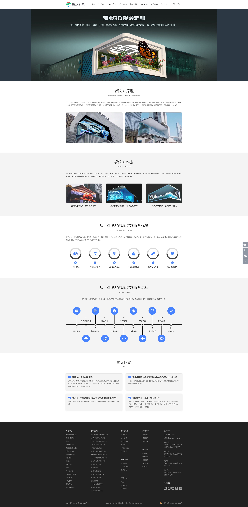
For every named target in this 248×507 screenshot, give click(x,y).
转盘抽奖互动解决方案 (98, 438)
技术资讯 (145, 441)
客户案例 (124, 431)
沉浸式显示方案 (96, 471)
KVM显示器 (69, 471)
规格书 (123, 482)
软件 (67, 441)
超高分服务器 (70, 454)
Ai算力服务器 (70, 451)
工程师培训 (124, 466)
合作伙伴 (145, 463)
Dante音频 (69, 477)
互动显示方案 (95, 487)
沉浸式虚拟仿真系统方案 (99, 441)
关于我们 (145, 449)
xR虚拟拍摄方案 (96, 448)
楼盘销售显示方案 (97, 484)
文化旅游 (124, 438)
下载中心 (124, 478)
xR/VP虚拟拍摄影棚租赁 (99, 454)
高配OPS (69, 464)
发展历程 (145, 457)
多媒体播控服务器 (72, 435)
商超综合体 (124, 441)
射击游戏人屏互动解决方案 (99, 435)
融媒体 (68, 461)
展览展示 (124, 451)
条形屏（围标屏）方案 (98, 461)
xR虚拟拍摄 (70, 444)
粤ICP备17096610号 (80, 503)
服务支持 (124, 459)
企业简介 (145, 453)
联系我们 (145, 466)
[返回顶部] (245, 263)
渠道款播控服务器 (72, 448)
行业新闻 (145, 438)
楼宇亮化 (124, 435)
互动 (67, 467)
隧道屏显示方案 (96, 464)
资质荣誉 (145, 460)
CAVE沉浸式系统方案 (98, 444)
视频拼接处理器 (71, 474)
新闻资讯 (145, 431)
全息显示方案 (95, 467)
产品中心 (69, 431)
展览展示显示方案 (97, 491)
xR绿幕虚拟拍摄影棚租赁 (99, 458)
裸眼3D (123, 444)
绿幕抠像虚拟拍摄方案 (98, 451)
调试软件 (124, 488)
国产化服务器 (70, 487)
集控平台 (69, 458)
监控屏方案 (94, 481)
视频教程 (124, 470)
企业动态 (145, 435)
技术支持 (124, 463)
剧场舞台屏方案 (96, 477)
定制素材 (69, 481)
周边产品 (69, 484)
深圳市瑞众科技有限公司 (122, 503)
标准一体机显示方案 (97, 474)
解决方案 (94, 431)
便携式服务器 (70, 438)
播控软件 (124, 485)
